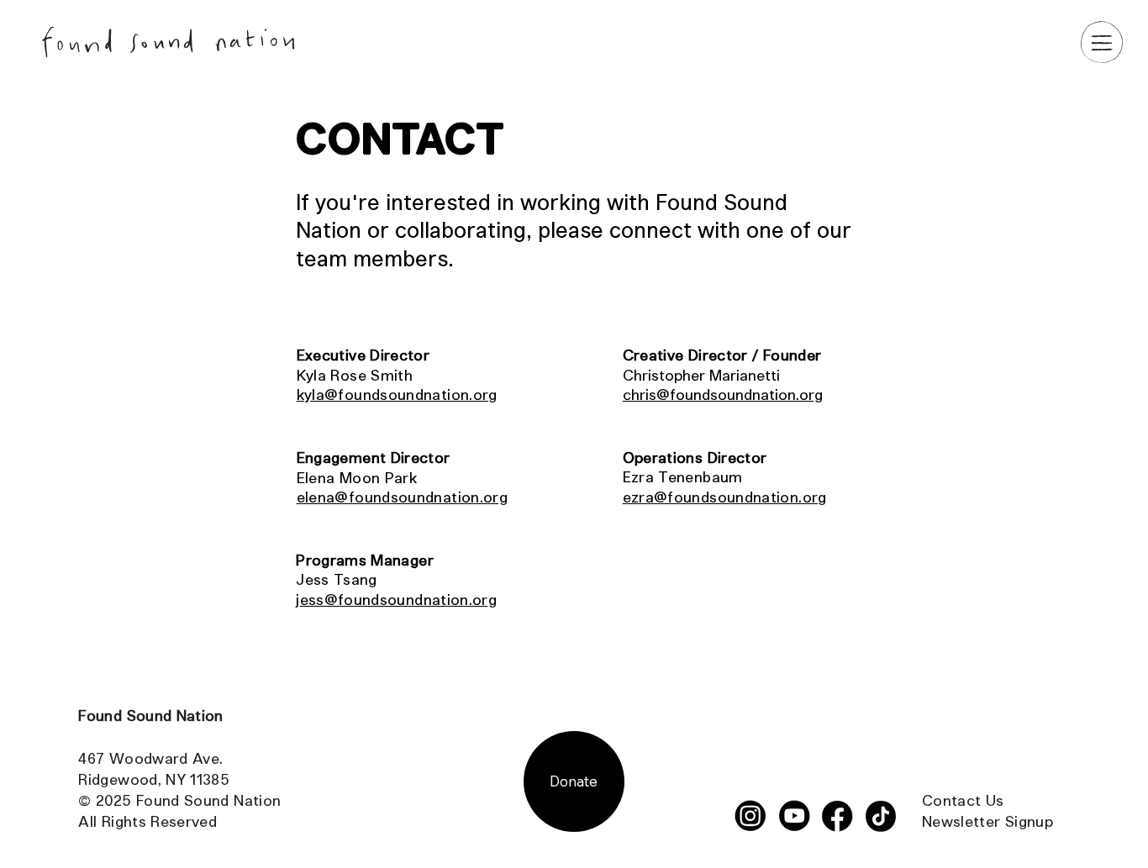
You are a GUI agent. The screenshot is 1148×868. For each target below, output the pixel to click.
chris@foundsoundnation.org (723, 394)
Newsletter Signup (987, 821)
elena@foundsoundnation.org (402, 496)
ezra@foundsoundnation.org (725, 496)
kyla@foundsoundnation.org (397, 394)
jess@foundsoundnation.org (396, 599)
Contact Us (963, 800)
